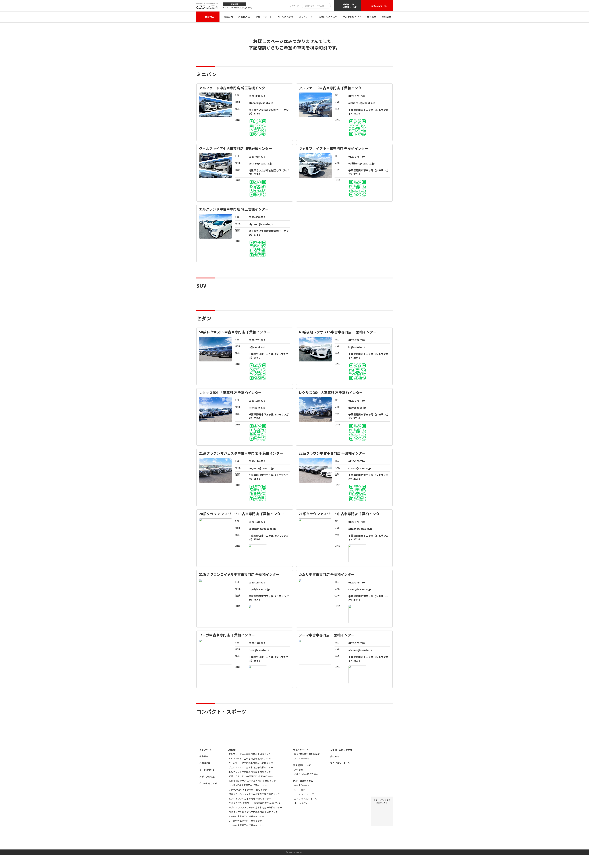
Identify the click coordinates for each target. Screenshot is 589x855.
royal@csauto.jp (259, 589)
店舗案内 (228, 17)
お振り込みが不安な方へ (306, 774)
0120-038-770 (257, 96)
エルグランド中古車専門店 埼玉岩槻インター (251, 772)
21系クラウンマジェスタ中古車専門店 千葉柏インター (255, 794)
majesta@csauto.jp (261, 468)
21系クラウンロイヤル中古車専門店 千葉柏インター (254, 812)
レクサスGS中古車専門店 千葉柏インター (249, 790)
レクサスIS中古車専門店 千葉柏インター (248, 785)
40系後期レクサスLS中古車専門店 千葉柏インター (253, 781)
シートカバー (300, 790)
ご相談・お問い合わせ (341, 750)
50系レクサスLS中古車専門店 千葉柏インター (251, 776)
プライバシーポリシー (341, 763)
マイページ (294, 6)
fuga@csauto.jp (259, 650)
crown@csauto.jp (359, 468)
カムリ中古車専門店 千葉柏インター (246, 816)
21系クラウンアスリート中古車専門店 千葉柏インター (255, 807)
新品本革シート (302, 785)
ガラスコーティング (304, 794)
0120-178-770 (356, 96)
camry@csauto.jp (359, 589)
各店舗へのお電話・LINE (349, 6)
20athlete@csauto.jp (262, 529)
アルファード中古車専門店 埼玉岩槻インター (251, 754)
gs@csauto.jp (357, 407)
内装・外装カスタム (303, 781)
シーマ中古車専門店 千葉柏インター (246, 825)
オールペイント (302, 803)
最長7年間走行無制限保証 (307, 754)
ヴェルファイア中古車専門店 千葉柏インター (251, 767)
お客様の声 (244, 17)
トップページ (206, 750)
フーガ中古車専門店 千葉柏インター (246, 821)
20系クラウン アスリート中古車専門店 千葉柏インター (256, 803)
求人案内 (371, 17)
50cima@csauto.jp (360, 650)
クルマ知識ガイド (352, 17)
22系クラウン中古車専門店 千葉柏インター (250, 798)
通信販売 (298, 770)
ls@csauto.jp (257, 347)
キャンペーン (306, 17)
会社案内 (386, 17)
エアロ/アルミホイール (305, 799)
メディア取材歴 (207, 777)
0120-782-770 (257, 340)
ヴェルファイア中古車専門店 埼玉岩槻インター (252, 763)
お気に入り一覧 (379, 5)
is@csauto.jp (257, 407)
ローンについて (285, 17)
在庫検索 (209, 17)
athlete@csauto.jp (360, 529)
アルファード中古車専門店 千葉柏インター (250, 758)
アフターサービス (303, 758)
